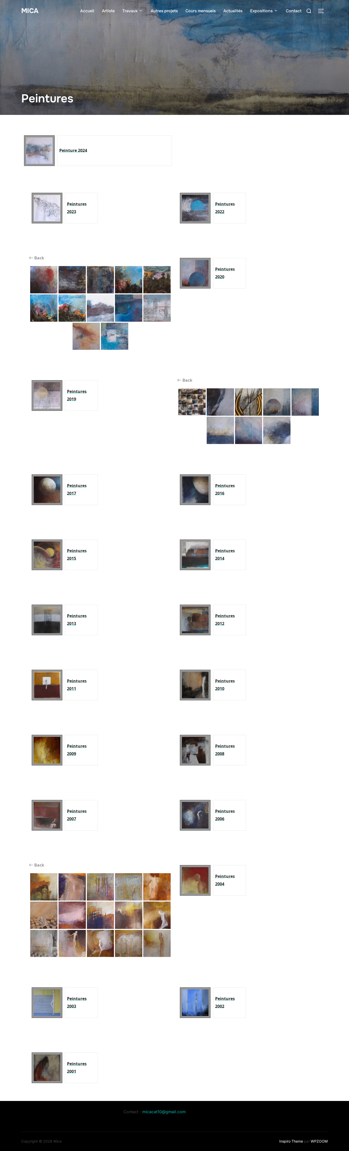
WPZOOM (319, 1141)
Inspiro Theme (291, 1141)
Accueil (87, 11)
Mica (29, 11)
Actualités (232, 11)
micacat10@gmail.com (164, 1111)
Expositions (261, 11)
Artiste (108, 11)
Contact (293, 11)
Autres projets (164, 11)
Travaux (129, 11)
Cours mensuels (200, 11)
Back (38, 258)
